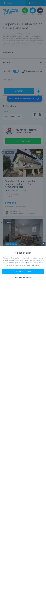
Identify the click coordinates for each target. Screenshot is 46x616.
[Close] (43, 244)
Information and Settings (23, 277)
